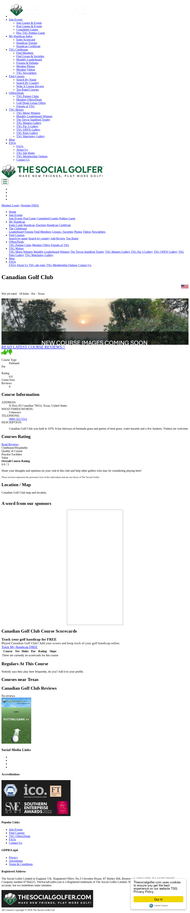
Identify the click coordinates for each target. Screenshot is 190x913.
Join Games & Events (29, 22)
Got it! (158, 899)
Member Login (10, 205)
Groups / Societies (62, 231)
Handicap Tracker (26, 42)
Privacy (13, 857)
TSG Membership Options (32, 156)
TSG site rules (37, 265)
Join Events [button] (15, 19)
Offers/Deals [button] (16, 93)
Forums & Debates (27, 62)
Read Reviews (10, 444)
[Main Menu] (5, 182)
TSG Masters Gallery (28, 123)
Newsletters (98, 231)
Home (12, 211)
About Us (22, 149)
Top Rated (72, 238)
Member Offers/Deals (29, 99)
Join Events (15, 218)
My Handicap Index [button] (20, 36)
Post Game (29, 218)
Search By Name (26, 79)
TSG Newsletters (26, 73)
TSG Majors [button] (16, 109)
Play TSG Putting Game (30, 32)
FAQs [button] (12, 143)
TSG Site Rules (25, 153)
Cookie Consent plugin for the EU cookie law (158, 906)
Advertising (16, 860)
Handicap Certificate (28, 46)
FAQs (19, 146)
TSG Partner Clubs (27, 96)
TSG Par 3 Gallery (27, 126)
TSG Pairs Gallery (27, 133)
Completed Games (27, 29)
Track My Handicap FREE (19, 647)
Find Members (24, 52)
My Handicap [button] (17, 221)
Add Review (57, 238)
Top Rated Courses (27, 89)
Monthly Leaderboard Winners (34, 116)
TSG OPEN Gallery (28, 129)
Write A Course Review (30, 86)
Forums (28, 231)
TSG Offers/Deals (19, 836)
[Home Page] (52, 177)
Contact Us (23, 159)
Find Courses (16, 832)
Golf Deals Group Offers (31, 103)
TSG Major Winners (28, 113)
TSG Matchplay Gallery (30, 136)
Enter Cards (16, 225)
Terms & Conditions (21, 864)
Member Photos (25, 66)
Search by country (39, 238)
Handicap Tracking (35, 225)
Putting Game (67, 218)
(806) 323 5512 (18, 419)
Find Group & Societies (30, 56)
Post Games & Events (29, 26)
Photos (78, 231)
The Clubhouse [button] (18, 228)
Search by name (18, 238)
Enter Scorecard (25, 39)
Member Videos (25, 69)
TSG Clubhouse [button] (18, 49)
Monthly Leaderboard (29, 59)
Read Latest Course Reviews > (33, 347)
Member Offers (41, 245)
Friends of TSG (25, 106)
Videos (87, 231)
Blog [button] (12, 139)
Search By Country (27, 83)
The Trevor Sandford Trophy (33, 119)
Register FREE (30, 205)
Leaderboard (16, 231)
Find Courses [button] (16, 76)
